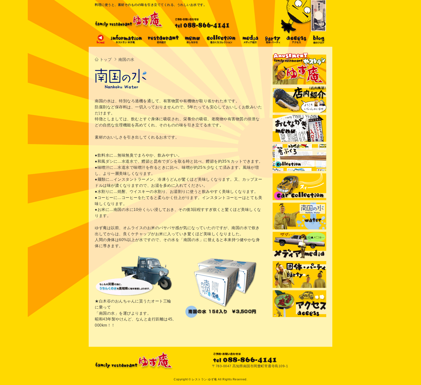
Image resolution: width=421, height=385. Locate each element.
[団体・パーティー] (272, 43)
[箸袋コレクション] (221, 43)
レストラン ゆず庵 (204, 379)
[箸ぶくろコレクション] (299, 157)
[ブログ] (318, 43)
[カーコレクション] (299, 186)
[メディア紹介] (250, 43)
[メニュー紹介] (192, 43)
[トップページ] (100, 43)
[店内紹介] (163, 43)
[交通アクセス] (299, 303)
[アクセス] (296, 43)
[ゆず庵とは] (126, 43)
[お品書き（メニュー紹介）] (299, 128)
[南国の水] (299, 216)
